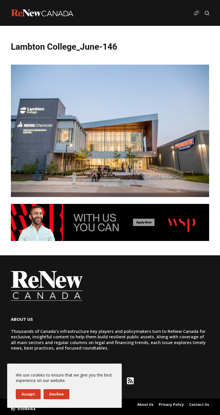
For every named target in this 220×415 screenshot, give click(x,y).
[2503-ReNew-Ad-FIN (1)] (110, 222)
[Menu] (196, 13)
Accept (28, 394)
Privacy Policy (171, 404)
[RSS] (130, 380)
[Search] (207, 13)
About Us (145, 404)
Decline (56, 394)
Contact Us (199, 404)
